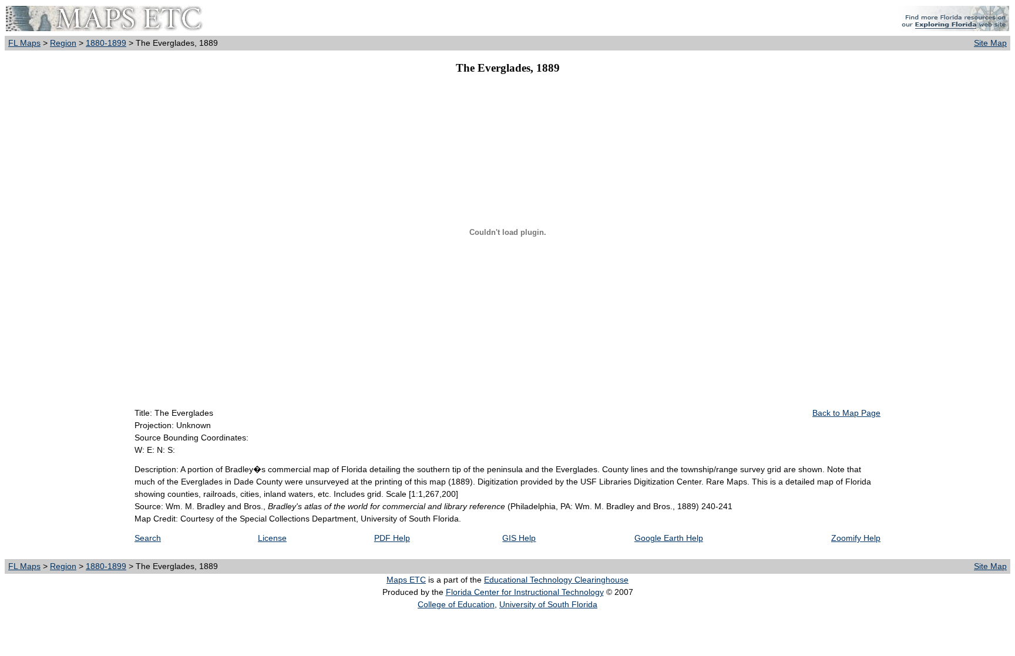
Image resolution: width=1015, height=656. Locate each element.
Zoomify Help (855, 538)
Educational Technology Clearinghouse (556, 579)
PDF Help (392, 538)
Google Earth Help (668, 538)
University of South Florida (548, 604)
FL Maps (24, 43)
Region (63, 43)
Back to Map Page (846, 413)
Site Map (990, 43)
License (272, 538)
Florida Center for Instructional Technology (525, 592)
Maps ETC (406, 579)
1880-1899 (106, 43)
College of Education (456, 604)
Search (148, 538)
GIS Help (519, 538)
